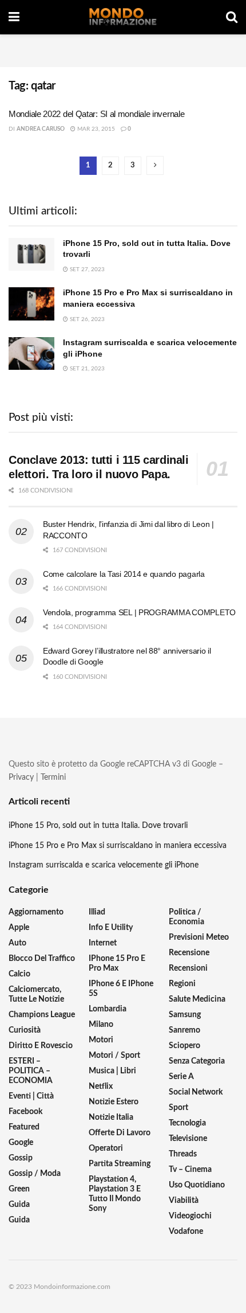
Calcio (19, 974)
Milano (101, 1025)
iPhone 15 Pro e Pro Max (117, 963)
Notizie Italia (111, 1117)
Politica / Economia (186, 917)
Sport (178, 1108)
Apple (19, 928)
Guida (19, 1205)
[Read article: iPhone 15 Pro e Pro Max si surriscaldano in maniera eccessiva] (31, 303)
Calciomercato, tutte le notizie (36, 994)
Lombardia (107, 1009)
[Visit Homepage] (123, 17)
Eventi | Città (31, 1096)
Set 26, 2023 (86, 319)
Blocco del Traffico (42, 959)
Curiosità (25, 1030)
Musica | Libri (112, 1071)
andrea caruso (41, 129)
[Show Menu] (14, 17)
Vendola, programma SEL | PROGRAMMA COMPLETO (139, 612)
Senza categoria (197, 1061)
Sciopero (184, 1046)
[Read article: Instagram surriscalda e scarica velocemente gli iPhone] (31, 353)
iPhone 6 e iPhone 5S (121, 989)
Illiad (97, 912)
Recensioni (188, 968)
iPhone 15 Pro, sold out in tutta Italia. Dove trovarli (98, 826)
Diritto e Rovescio (41, 1046)
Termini (53, 777)
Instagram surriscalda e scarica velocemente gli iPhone (104, 865)
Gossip (21, 1158)
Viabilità (184, 1201)
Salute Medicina (197, 999)
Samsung (185, 1015)
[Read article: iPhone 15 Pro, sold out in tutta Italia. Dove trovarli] (31, 254)
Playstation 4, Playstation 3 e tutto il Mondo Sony (115, 1194)
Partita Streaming (119, 1164)
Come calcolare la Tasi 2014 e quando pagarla (124, 574)
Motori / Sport (114, 1056)
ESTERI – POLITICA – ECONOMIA (31, 1071)
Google (21, 1143)
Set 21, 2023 (86, 369)
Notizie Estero (113, 1102)
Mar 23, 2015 (95, 129)
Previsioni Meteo (199, 937)
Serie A (181, 1077)
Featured (24, 1127)
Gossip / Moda (35, 1174)
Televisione (188, 1139)
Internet (103, 943)
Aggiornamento (36, 912)
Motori (101, 1040)
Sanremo (184, 1030)
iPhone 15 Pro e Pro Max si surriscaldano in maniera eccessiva (118, 846)
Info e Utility (111, 928)
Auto (17, 943)
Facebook (25, 1112)
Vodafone (186, 1232)
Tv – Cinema (190, 1170)
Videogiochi (190, 1216)
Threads (183, 1154)
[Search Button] (231, 17)
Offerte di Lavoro (119, 1133)
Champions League (42, 1015)
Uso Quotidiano (197, 1185)
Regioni (182, 984)
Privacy (21, 777)
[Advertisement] (123, 48)
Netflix (101, 1087)
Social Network (196, 1092)
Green (19, 1189)
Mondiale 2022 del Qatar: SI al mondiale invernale (96, 114)
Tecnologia (187, 1123)
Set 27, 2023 (86, 269)
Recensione (189, 953)
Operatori (106, 1148)
